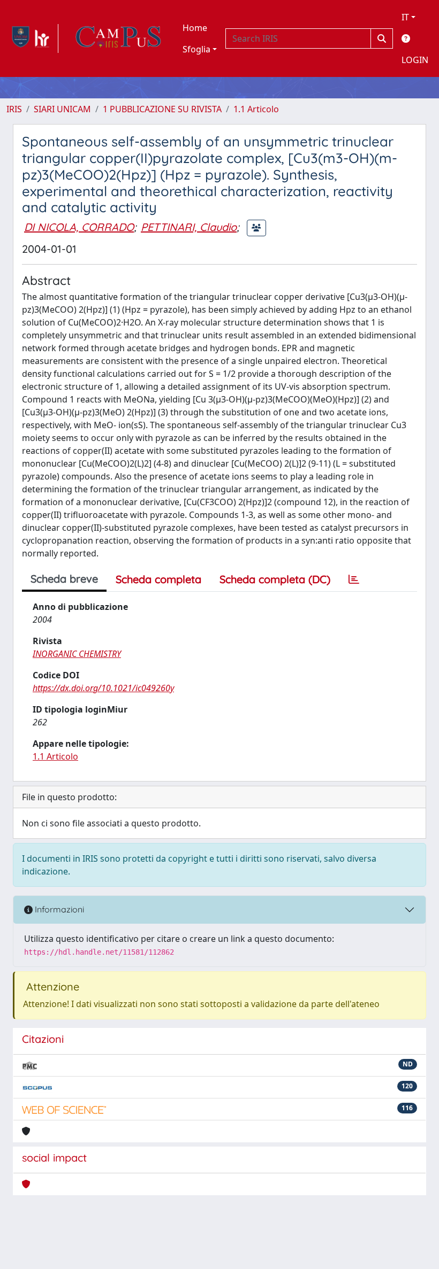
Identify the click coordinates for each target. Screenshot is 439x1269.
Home (195, 28)
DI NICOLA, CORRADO (79, 227)
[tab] (353, 579)
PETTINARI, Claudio (189, 227)
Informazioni (58, 909)
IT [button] (405, 17)
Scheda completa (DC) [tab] (275, 579)
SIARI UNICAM (62, 109)
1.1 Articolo (256, 109)
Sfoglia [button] (196, 49)
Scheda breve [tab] (64, 578)
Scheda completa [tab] (158, 579)
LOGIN (415, 60)
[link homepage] (32, 38)
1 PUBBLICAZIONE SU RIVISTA (162, 109)
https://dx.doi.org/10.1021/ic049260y (103, 688)
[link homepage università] (118, 38)
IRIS (14, 109)
